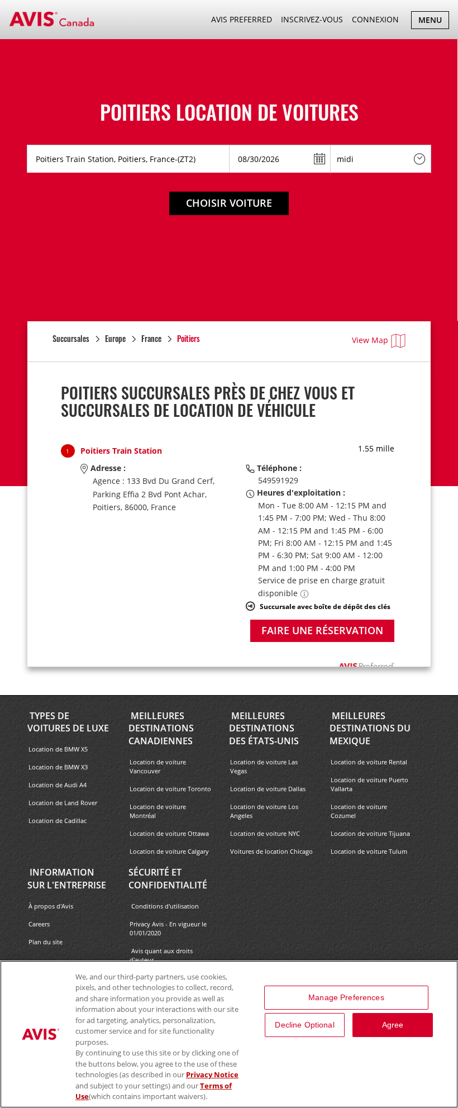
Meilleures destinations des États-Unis (264, 729)
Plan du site (45, 942)
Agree (393, 1024)
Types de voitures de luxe (68, 722)
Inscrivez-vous (312, 19)
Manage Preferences (346, 997)
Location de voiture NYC (265, 833)
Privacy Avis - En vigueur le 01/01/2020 (168, 928)
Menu (433, 21)
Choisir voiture (229, 203)
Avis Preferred (241, 19)
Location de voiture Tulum (369, 851)
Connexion (375, 19)
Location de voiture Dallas (268, 788)
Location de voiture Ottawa (169, 833)
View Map (370, 340)
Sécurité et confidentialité (167, 878)
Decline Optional (304, 1024)
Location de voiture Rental (369, 762)
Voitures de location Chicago (271, 851)
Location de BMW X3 (58, 767)
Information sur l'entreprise (66, 878)
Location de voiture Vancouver (158, 766)
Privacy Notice (212, 1074)
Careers (39, 924)
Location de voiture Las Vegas (264, 766)
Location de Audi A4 (57, 785)
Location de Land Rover (62, 802)
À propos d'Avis (50, 906)
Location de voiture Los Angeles (264, 811)
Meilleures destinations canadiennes (161, 729)
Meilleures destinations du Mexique (370, 729)
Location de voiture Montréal (158, 811)
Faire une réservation (322, 630)
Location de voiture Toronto (170, 788)
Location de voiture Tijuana (370, 833)
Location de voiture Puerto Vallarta (369, 784)
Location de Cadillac (57, 820)
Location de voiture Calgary (169, 851)
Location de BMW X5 (58, 749)
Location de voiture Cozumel (359, 811)
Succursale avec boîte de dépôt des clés (325, 606)
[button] (304, 593)
